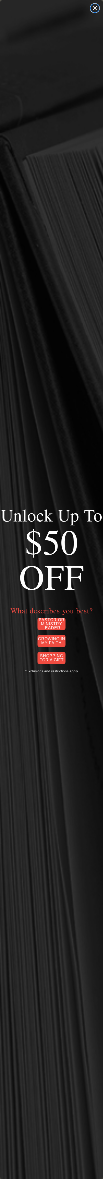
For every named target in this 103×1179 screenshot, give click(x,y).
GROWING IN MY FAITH (51, 641)
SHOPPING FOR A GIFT (52, 658)
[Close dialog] (94, 8)
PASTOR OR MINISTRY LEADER (51, 624)
